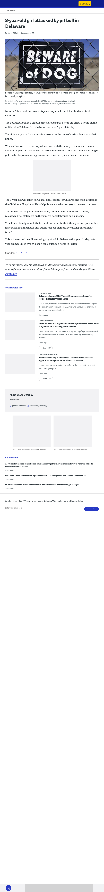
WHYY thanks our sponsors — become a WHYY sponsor (49, 194)
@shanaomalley (19, 405)
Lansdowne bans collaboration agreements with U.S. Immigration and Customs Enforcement (45, 475)
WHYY (9, 4)
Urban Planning (46, 321)
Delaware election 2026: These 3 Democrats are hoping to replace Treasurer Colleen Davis (65, 297)
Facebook (16, 252)
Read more (14, 399)
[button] (8, 888)
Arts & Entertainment (49, 355)
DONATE (86, 3)
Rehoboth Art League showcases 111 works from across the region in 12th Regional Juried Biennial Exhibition (66, 359)
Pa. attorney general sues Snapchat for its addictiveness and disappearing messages (42, 484)
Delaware (11, 10)
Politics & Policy (45, 293)
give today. (11, 273)
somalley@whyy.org (38, 405)
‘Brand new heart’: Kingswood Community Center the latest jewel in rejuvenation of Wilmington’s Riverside (69, 325)
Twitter (21, 252)
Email (26, 252)
